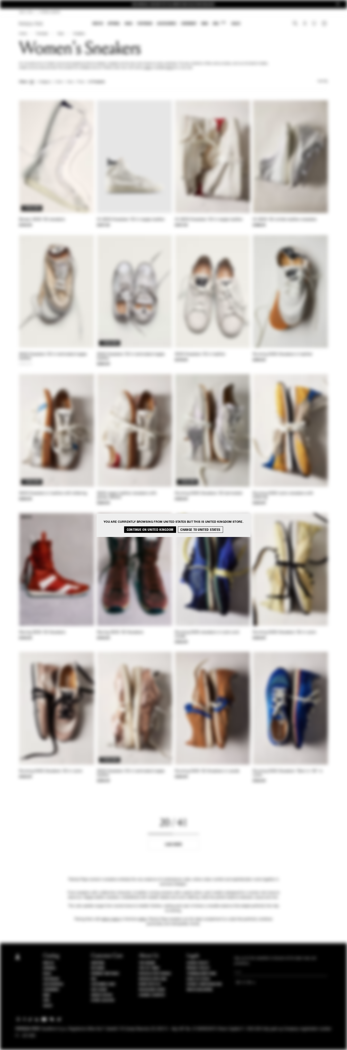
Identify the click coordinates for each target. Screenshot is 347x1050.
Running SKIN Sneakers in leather (283, 354)
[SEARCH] (295, 23)
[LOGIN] (304, 23)
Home (23, 33)
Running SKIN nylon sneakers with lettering (283, 495)
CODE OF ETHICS (198, 979)
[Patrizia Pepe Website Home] (31, 23)
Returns (98, 968)
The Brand (147, 963)
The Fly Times (149, 968)
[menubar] (166, 24)
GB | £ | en (26, 12)
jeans (148, 67)
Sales (235, 23)
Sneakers (79, 33)
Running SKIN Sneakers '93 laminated (208, 493)
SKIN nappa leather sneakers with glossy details (127, 495)
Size (70, 82)
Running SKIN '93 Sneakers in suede (207, 771)
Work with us (150, 984)
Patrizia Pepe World (155, 973)
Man (204, 23)
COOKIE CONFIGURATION (204, 984)
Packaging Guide (152, 989)
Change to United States (200, 529)
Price (80, 82)
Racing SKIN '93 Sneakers (42, 632)
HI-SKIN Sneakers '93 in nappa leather (131, 220)
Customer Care (103, 984)
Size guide (99, 989)
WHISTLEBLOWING (200, 989)
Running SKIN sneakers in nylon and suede (207, 634)
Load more (173, 844)
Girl (219, 23)
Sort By (323, 81)
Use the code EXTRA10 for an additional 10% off (173, 4)
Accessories (166, 23)
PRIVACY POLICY (198, 968)
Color (59, 82)
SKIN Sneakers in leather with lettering (53, 493)
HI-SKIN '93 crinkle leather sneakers (285, 220)
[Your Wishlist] (314, 24)
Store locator (102, 1000)
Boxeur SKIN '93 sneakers (42, 220)
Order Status (101, 995)
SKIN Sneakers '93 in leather (200, 354)
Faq (94, 979)
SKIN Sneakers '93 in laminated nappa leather (53, 356)
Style (60, 33)
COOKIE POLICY (198, 963)
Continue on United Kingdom (150, 529)
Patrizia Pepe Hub (153, 979)
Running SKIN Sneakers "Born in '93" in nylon (287, 773)
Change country (152, 995)
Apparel (114, 23)
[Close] (338, 4)
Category (45, 82)
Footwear (144, 23)
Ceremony (189, 23)
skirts (170, 67)
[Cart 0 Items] (325, 23)
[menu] (166, 24)
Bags (128, 23)
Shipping (98, 963)
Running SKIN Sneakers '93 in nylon (284, 632)
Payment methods (105, 973)
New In (98, 23)
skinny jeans (111, 919)
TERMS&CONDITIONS (201, 973)
